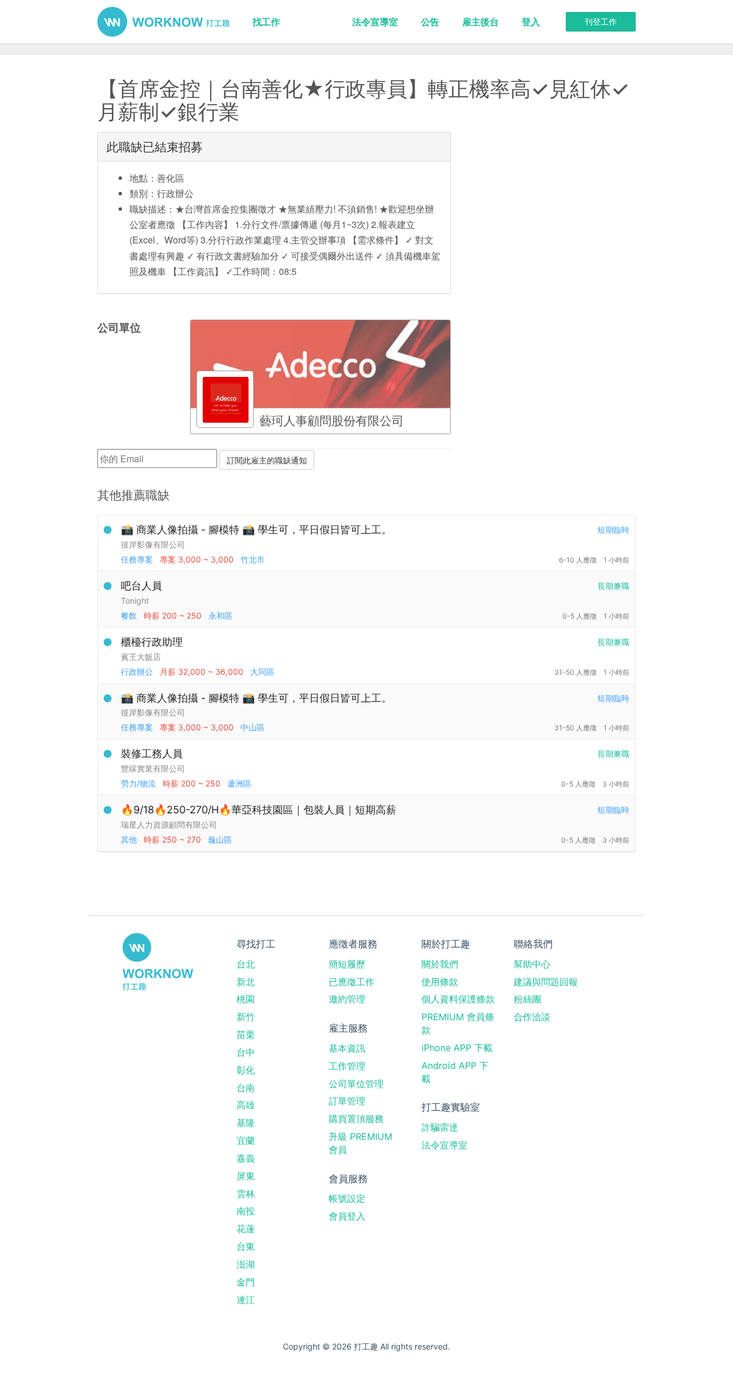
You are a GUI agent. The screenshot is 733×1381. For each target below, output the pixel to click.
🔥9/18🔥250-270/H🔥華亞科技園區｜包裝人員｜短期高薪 (258, 810)
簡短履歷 (347, 964)
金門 (246, 1282)
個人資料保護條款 (458, 999)
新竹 (246, 1016)
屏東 (246, 1176)
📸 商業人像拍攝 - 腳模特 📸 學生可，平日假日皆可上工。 (256, 530)
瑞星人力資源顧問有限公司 (169, 824)
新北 (246, 981)
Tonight (135, 600)
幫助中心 (532, 964)
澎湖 (246, 1264)
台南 (246, 1087)
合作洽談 (532, 1016)
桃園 (246, 999)
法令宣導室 (375, 21)
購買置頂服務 (356, 1118)
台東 (246, 1246)
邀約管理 (347, 999)
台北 (246, 964)
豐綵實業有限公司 (153, 768)
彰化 (246, 1070)
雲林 (246, 1193)
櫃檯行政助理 (152, 642)
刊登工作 (601, 21)
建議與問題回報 (546, 981)
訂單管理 (347, 1101)
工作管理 (347, 1066)
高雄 (246, 1105)
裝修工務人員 (152, 753)
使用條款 (439, 981)
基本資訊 (347, 1048)
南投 (246, 1211)
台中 (246, 1052)
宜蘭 (246, 1140)
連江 (246, 1299)
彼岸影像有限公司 (153, 544)
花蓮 (246, 1228)
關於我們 (439, 964)
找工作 (266, 21)
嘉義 (246, 1158)
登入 (531, 21)
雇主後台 (480, 21)
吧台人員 (141, 586)
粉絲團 (527, 999)
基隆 (246, 1122)
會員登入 (347, 1216)
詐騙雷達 (439, 1127)
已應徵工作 (352, 981)
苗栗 (246, 1034)
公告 (430, 21)
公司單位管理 (356, 1083)
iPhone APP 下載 (456, 1047)
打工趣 (163, 22)
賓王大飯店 (141, 657)
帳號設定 (347, 1198)
